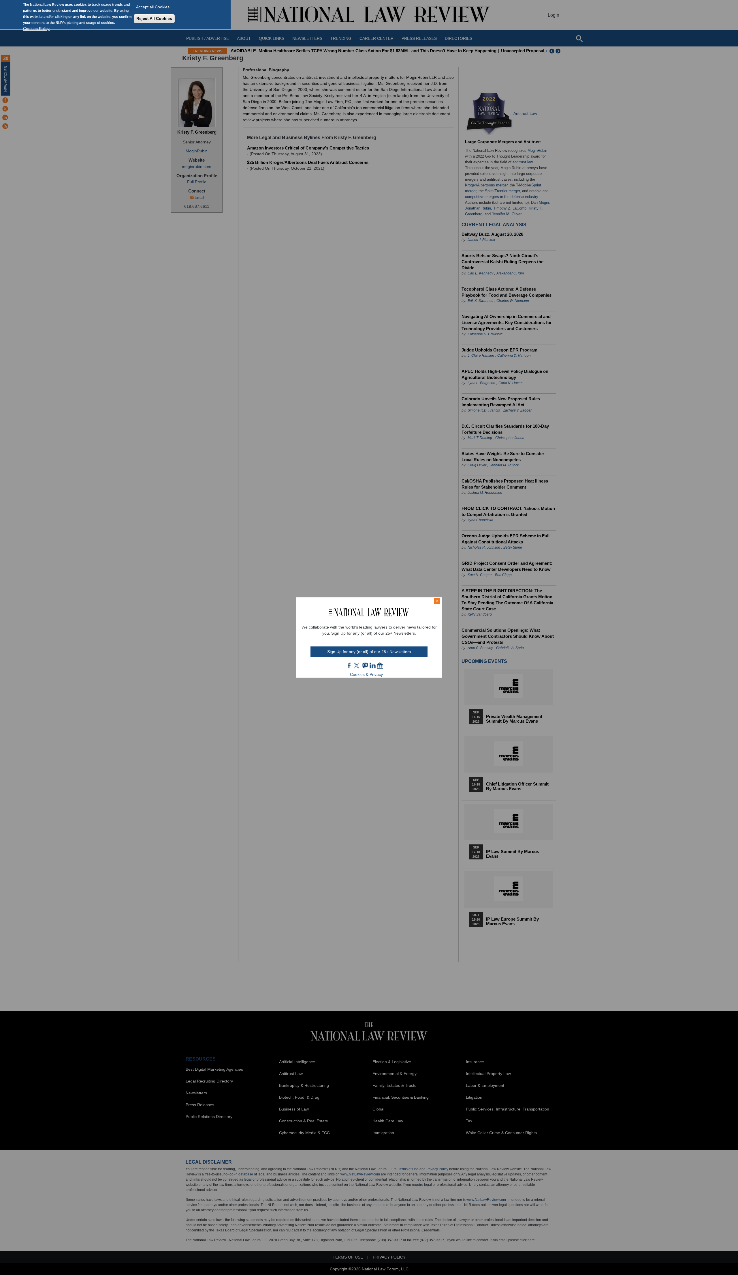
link (372, 665)
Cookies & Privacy (366, 674)
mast (365, 665)
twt (357, 665)
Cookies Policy (36, 28)
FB (349, 665)
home (380, 665)
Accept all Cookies (153, 7)
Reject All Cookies (154, 18)
